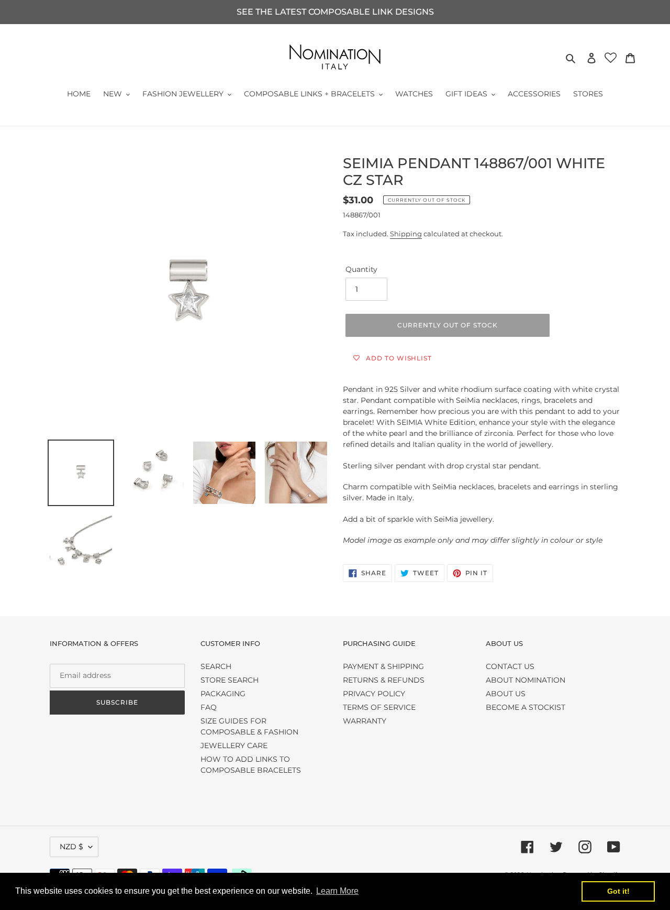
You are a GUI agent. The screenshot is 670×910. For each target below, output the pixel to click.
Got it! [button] (618, 891)
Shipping (406, 233)
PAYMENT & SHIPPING (383, 666)
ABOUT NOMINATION (525, 680)
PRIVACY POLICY (374, 693)
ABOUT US (506, 693)
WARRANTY (364, 721)
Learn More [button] (337, 890)
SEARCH (215, 666)
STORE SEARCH (229, 680)
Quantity (361, 269)
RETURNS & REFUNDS (384, 680)
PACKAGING (222, 693)
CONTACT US (510, 666)
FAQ (208, 707)
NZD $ (71, 846)
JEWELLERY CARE (233, 745)
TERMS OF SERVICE (379, 707)
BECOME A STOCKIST (525, 707)
